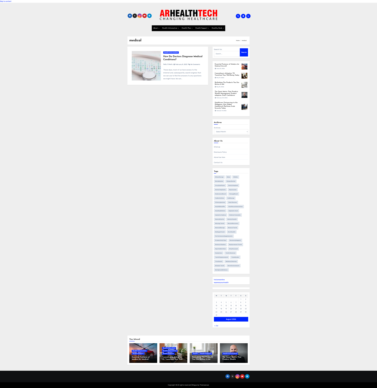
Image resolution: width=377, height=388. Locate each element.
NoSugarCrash (220, 232)
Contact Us (218, 162)
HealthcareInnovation (235, 206)
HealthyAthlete (220, 210)
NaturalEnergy (220, 227)
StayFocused (233, 248)
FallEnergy (230, 198)
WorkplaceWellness (221, 270)
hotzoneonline (219, 280)
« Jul (216, 326)
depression (232, 189)
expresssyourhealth (221, 282)
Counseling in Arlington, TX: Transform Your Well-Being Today (172, 359)
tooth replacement (221, 257)
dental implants (220, 189)
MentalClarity (219, 219)
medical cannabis (235, 215)
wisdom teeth (219, 265)
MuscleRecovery (233, 223)
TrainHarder (235, 257)
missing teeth (219, 223)
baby (228, 177)
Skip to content (5, 1)
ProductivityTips (220, 240)
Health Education (169, 348)
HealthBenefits (220, 206)
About (155, 28)
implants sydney (220, 215)
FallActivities (219, 198)
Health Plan (187, 28)
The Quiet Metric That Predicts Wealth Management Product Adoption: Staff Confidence (226, 93)
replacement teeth (235, 244)
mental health (232, 219)
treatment (218, 261)
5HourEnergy (219, 177)
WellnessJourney (231, 261)
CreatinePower (220, 185)
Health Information (170, 28)
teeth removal (230, 253)
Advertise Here (219, 157)
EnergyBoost (233, 194)
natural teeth (232, 227)
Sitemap (217, 147)
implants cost (233, 210)
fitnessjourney (220, 202)
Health (195, 353)
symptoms (218, 253)
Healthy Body (217, 28)
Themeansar (204, 385)
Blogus (194, 385)
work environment (233, 265)
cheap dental (231, 181)
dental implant (233, 185)
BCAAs (235, 177)
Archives (217, 128)
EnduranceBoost (220, 194)
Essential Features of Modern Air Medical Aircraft (141, 359)
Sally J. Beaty (168, 64)
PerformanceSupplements (223, 236)
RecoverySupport (235, 240)
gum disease (232, 202)
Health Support (201, 28)
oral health (231, 232)
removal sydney (220, 244)
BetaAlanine (219, 181)
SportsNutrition (220, 248)
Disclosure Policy (220, 152)
